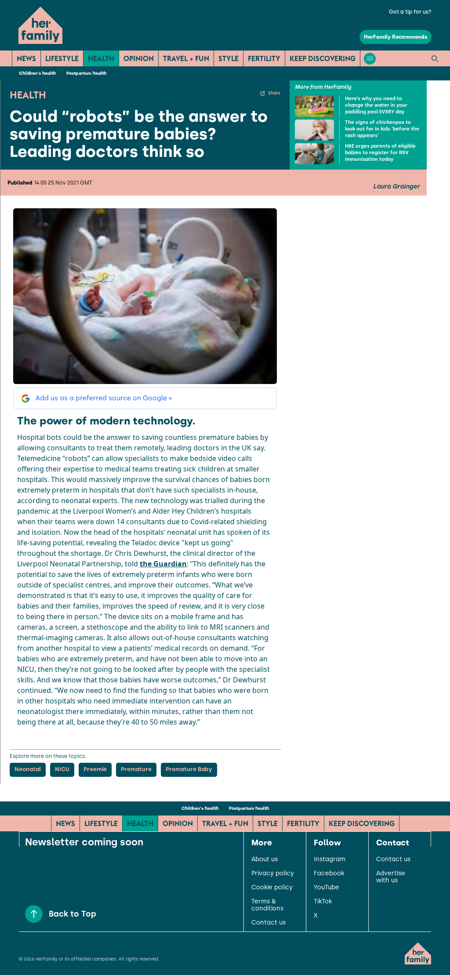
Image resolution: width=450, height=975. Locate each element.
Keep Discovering (323, 58)
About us (264, 859)
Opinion (138, 58)
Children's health (37, 73)
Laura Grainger (396, 186)
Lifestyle (62, 58)
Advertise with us (390, 877)
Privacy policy (272, 873)
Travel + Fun (186, 58)
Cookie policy (272, 887)
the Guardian (163, 564)
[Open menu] (370, 59)
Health (101, 58)
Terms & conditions (267, 905)
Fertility (264, 58)
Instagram (329, 859)
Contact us (268, 922)
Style (228, 58)
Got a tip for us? (410, 12)
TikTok (323, 901)
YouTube (326, 887)
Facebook (329, 873)
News (26, 58)
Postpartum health (86, 73)
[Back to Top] (34, 914)
